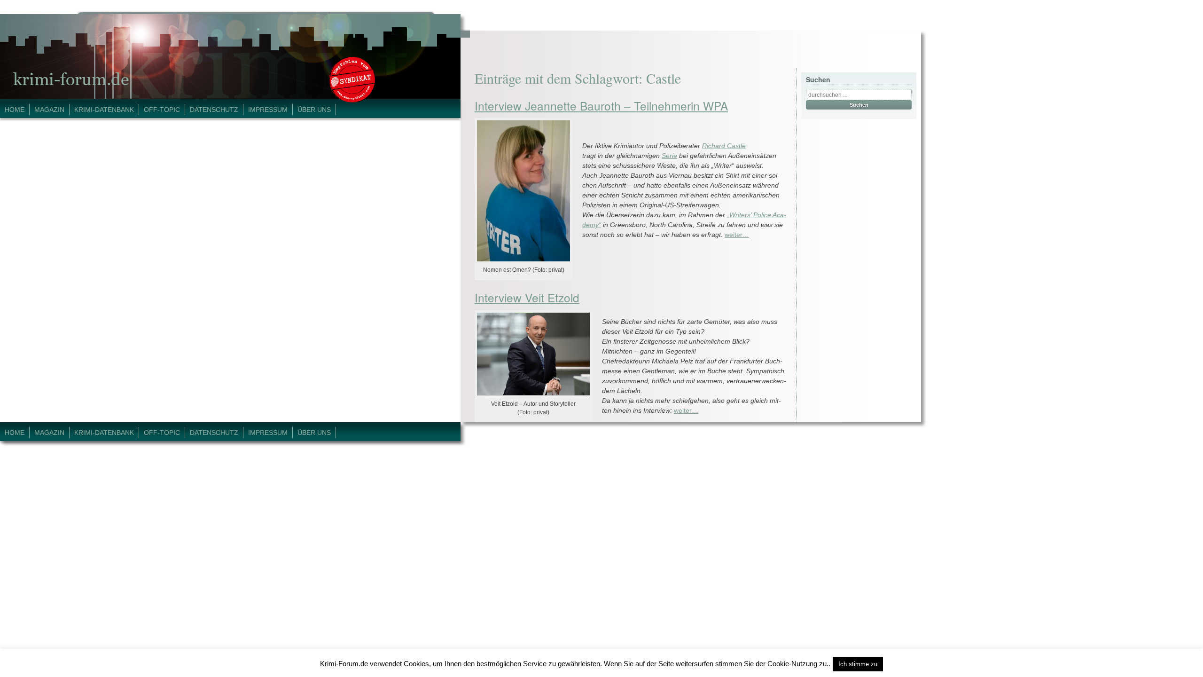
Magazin (49, 109)
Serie (669, 155)
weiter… (737, 234)
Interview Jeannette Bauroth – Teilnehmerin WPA (601, 105)
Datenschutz (214, 109)
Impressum (268, 109)
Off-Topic (162, 109)
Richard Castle (724, 146)
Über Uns (314, 109)
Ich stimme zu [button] (857, 664)
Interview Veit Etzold (527, 297)
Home (14, 109)
